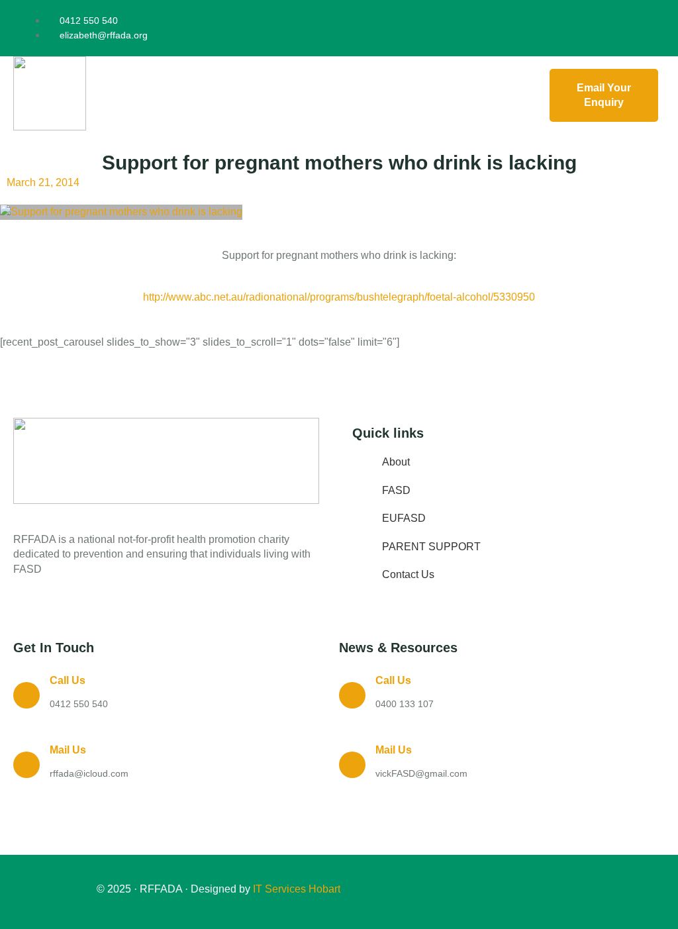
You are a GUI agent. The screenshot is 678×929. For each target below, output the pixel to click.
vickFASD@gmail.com (421, 773)
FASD (396, 490)
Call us (67, 680)
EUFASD (404, 518)
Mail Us (68, 750)
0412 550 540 (79, 704)
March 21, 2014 (43, 182)
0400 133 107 (404, 704)
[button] (314, 95)
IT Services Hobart (295, 889)
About (396, 461)
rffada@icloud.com (89, 773)
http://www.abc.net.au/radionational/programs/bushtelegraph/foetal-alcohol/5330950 (339, 297)
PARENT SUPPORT (431, 546)
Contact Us (408, 574)
